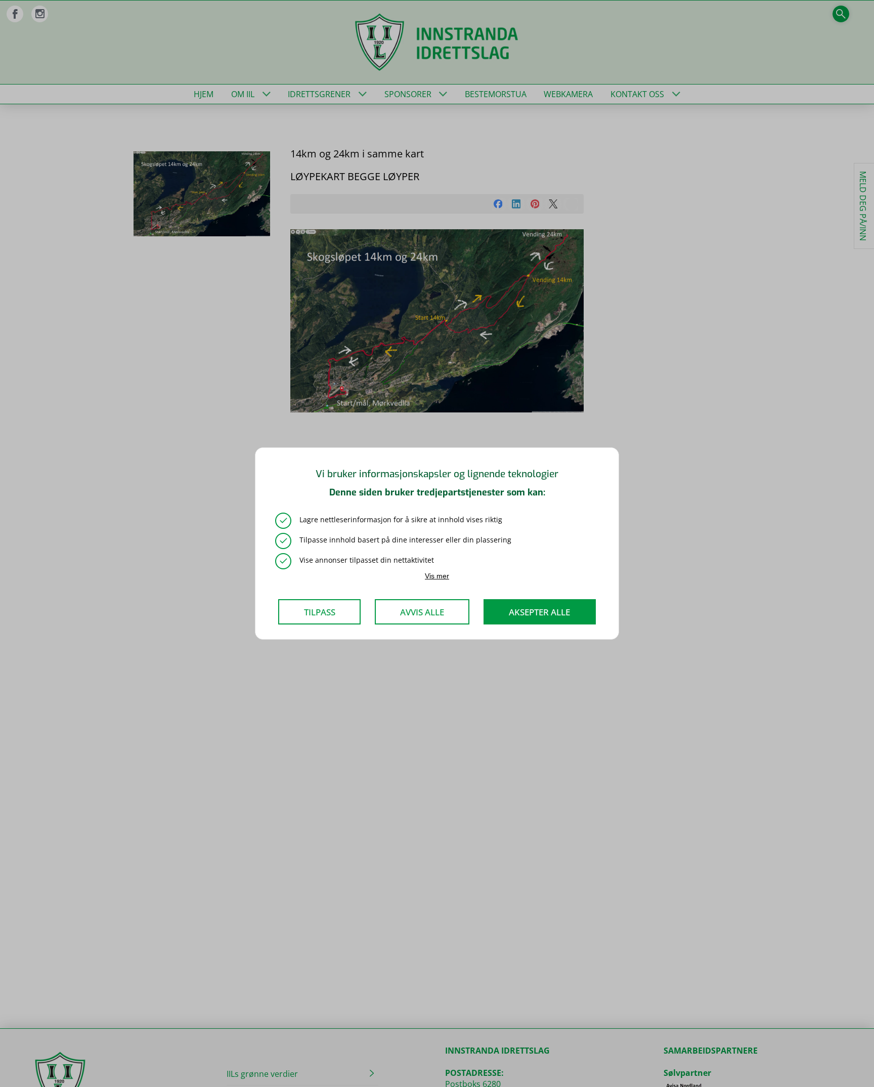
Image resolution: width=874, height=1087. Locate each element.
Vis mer (437, 576)
